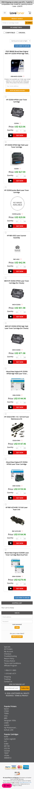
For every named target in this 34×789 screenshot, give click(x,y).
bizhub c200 (8, 730)
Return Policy (9, 658)
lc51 (5, 741)
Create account (17, 636)
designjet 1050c (10, 720)
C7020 (6, 711)
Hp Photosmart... (10, 727)
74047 (6, 753)
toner (6, 736)
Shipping (7, 677)
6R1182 (7, 746)
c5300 (6, 723)
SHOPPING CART (17, 603)
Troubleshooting (10, 656)
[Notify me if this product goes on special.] (23, 76)
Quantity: (10, 130)
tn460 (6, 744)
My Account (8, 651)
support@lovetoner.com (25, 782)
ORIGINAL (21, 33)
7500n (6, 713)
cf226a (6, 755)
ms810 (6, 725)
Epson (6, 709)
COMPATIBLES (10, 33)
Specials (7, 647)
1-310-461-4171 (10, 673)
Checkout (7, 654)
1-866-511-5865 (10, 670)
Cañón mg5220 (10, 739)
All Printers (8, 649)
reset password (17, 624)
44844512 (7, 758)
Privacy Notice (9, 661)
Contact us (8, 681)
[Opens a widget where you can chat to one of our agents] (7, 786)
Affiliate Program (10, 665)
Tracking (7, 679)
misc (6, 716)
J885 (5, 718)
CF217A (7, 748)
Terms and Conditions (12, 663)
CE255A (7, 751)
